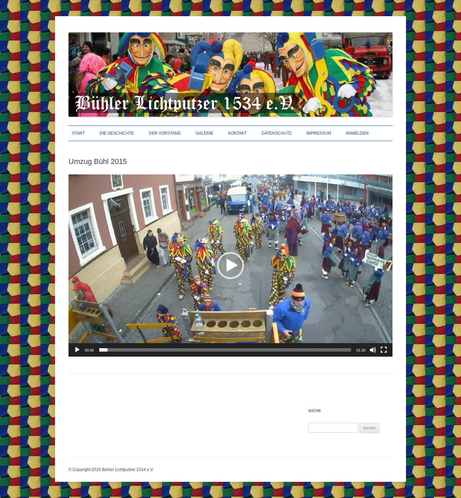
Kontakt (237, 133)
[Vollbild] (383, 350)
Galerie (204, 133)
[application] (230, 265)
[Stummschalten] (373, 350)
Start (78, 133)
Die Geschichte (117, 133)
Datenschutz (277, 133)
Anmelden (357, 133)
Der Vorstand (165, 133)
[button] (230, 265)
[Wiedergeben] (77, 350)
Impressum (318, 133)
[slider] (225, 350)
